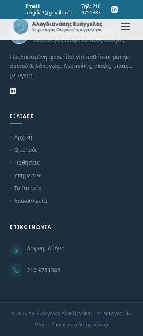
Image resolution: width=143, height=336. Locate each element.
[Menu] (125, 26)
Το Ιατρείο (27, 188)
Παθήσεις (27, 162)
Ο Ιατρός (26, 149)
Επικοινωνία (30, 200)
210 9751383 (43, 270)
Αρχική (23, 137)
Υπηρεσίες (28, 175)
